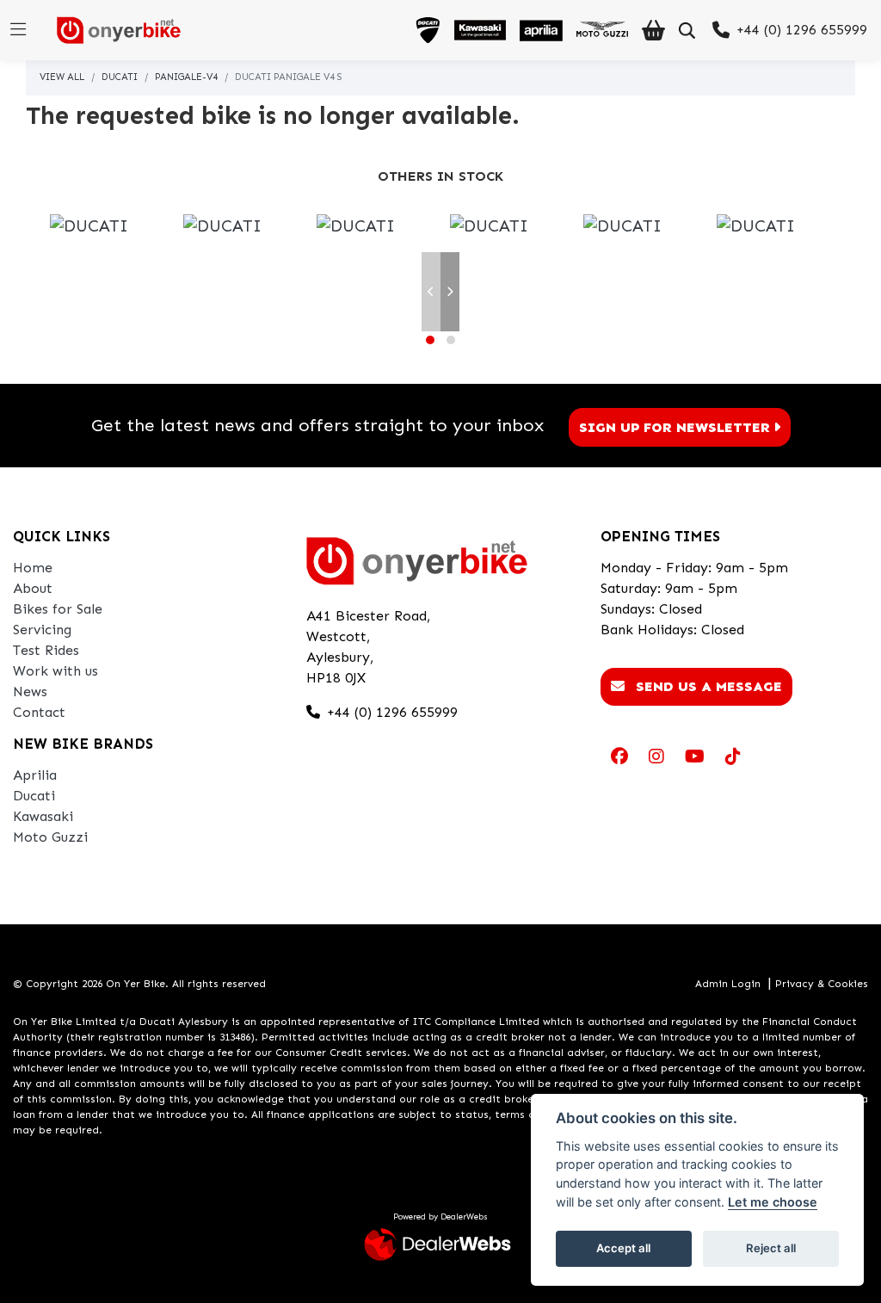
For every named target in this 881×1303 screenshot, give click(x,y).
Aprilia (35, 775)
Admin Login (728, 984)
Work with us (55, 671)
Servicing (42, 629)
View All (62, 77)
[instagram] (656, 756)
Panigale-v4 (186, 77)
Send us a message (706, 686)
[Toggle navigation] (18, 30)
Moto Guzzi (50, 837)
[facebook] (619, 756)
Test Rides (46, 650)
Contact (39, 712)
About (32, 588)
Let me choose (772, 1202)
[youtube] (695, 756)
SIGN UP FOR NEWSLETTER (674, 427)
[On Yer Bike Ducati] (427, 30)
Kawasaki (43, 816)
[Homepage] (112, 30)
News (30, 691)
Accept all (623, 1248)
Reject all (771, 1248)
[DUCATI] (89, 226)
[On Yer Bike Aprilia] (541, 30)
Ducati (120, 77)
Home (32, 567)
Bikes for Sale (57, 609)
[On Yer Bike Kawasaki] (480, 30)
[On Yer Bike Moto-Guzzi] (602, 30)
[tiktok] (733, 756)
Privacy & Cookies (821, 984)
